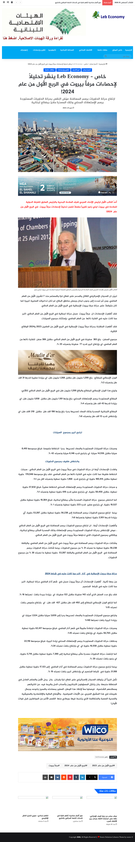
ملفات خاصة (102, 50)
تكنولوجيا (52, 50)
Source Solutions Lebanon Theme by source (115, 837)
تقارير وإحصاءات (39, 50)
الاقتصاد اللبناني (85, 50)
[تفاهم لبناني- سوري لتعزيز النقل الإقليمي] (33, 804)
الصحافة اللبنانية (67, 50)
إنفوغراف (24, 50)
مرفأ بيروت (53, 765)
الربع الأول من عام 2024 (75, 765)
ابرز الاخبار (76, 70)
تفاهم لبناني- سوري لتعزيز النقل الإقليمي (85, 2)
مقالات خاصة (49, 70)
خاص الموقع (117, 50)
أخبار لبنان (93, 64)
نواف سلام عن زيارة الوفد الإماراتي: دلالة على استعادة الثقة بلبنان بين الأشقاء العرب (103, 819)
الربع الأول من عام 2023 (103, 765)
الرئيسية (128, 50)
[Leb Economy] (112, 15)
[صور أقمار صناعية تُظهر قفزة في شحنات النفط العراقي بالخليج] (67, 804)
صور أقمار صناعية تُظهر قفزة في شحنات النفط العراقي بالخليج (70, 817)
